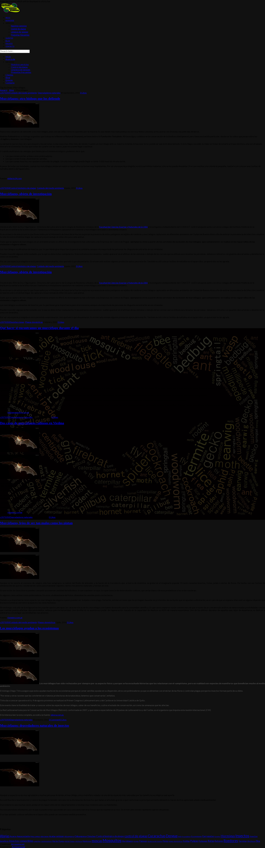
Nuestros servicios (19, 25)
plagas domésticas (175, 841)
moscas (97, 841)
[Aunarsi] (10, 12)
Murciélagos (127, 841)
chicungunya (69, 836)
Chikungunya (81, 836)
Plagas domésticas (34, 322)
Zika (257, 841)
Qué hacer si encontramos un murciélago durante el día (39, 328)
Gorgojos (217, 836)
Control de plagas (18, 28)
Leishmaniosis (46, 841)
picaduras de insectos (154, 841)
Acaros (13, 836)
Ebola (179, 836)
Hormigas (228, 836)
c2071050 (5, 92)
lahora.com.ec (57, 715)
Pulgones (202, 841)
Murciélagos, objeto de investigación (26, 194)
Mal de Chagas (58, 841)
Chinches (91, 836)
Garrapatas (208, 836)
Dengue (171, 836)
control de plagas (135, 836)
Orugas (136, 841)
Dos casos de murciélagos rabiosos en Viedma (32, 423)
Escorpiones (196, 836)
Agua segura (35, 836)
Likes (83, 92)
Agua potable (23, 836)
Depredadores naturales (49, 92)
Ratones (218, 841)
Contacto (10, 46)
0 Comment (54, 719)
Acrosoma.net (17, 844)
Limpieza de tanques (19, 31)
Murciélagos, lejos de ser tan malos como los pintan (36, 523)
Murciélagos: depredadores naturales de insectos (34, 725)
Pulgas (194, 840)
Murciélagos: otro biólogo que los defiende (30, 98)
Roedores (231, 841)
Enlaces (9, 43)
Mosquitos (112, 840)
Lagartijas (37, 841)
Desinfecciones (17, 322)
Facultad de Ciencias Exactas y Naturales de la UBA (123, 226)
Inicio (8, 18)
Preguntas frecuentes (20, 34)
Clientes (9, 38)
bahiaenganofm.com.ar (18, 412)
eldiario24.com (14, 178)
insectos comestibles (21, 840)
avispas (60, 836)
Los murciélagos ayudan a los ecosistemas (29, 628)
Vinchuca (251, 841)
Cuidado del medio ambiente (23, 92)
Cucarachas (156, 836)
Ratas (211, 840)
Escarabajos (186, 836)
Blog (8, 41)
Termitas (242, 841)
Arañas (52, 836)
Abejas (5, 836)
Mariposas (87, 841)
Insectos (242, 835)
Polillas (186, 841)
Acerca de (10, 20)
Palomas (143, 841)
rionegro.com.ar (14, 512)
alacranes (45, 836)
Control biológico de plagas (23, 188)
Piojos (166, 841)
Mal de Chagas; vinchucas (73, 841)
